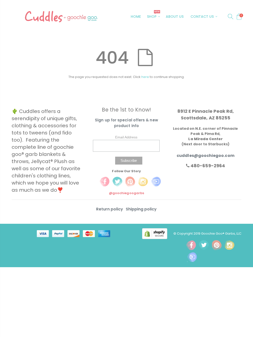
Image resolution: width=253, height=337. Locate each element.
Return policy (110, 209)
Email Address (126, 137)
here (145, 77)
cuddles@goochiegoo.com (205, 155)
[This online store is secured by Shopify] (157, 233)
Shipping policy (141, 209)
